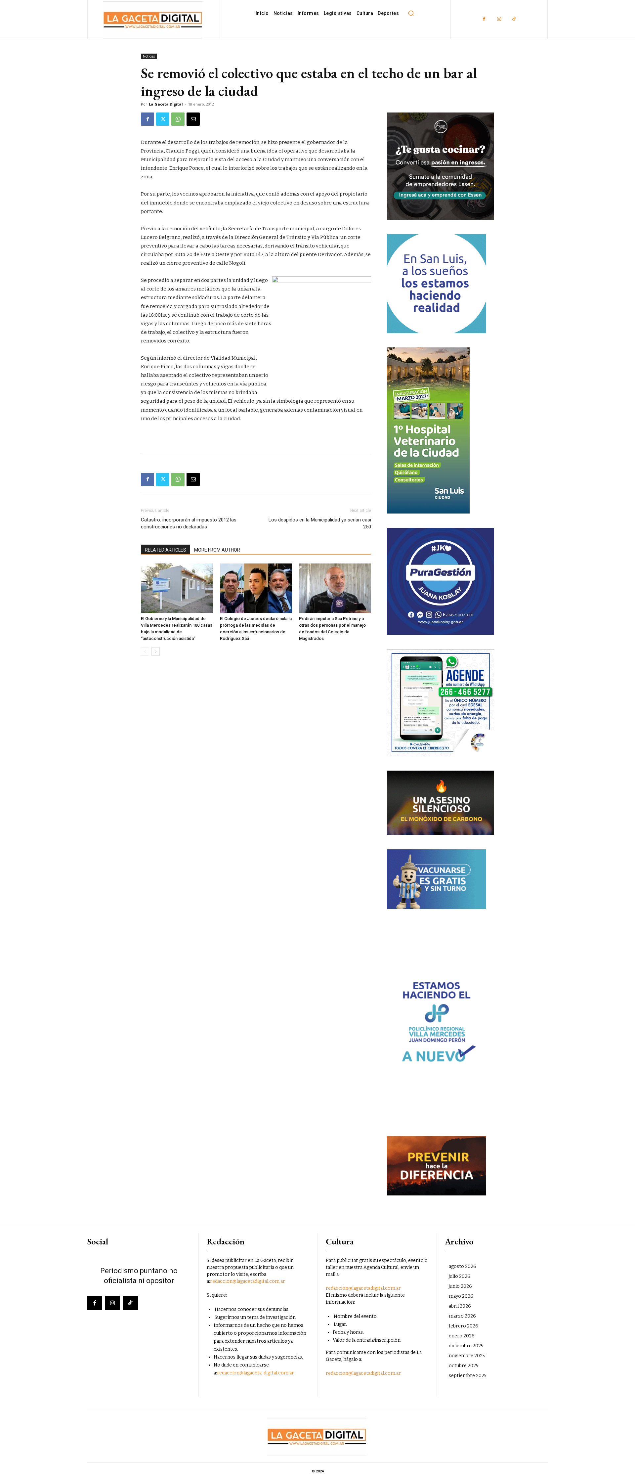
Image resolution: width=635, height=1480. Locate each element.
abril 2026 (460, 1306)
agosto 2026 (462, 1266)
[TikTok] (514, 19)
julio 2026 (459, 1276)
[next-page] (155, 652)
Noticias (149, 56)
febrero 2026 (463, 1326)
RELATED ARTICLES (165, 550)
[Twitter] (162, 119)
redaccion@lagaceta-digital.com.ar (255, 1373)
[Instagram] (499, 19)
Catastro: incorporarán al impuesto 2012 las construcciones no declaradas (188, 523)
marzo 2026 (462, 1316)
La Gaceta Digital (166, 104)
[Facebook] (484, 19)
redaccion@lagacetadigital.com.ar (247, 1281)
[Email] (193, 119)
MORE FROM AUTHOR (217, 550)
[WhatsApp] (178, 119)
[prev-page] (145, 652)
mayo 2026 (461, 1296)
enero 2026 (462, 1336)
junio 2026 (460, 1286)
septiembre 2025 (468, 1375)
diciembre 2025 (466, 1346)
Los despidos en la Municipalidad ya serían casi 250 (320, 523)
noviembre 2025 (467, 1356)
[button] (410, 13)
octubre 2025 (463, 1365)
